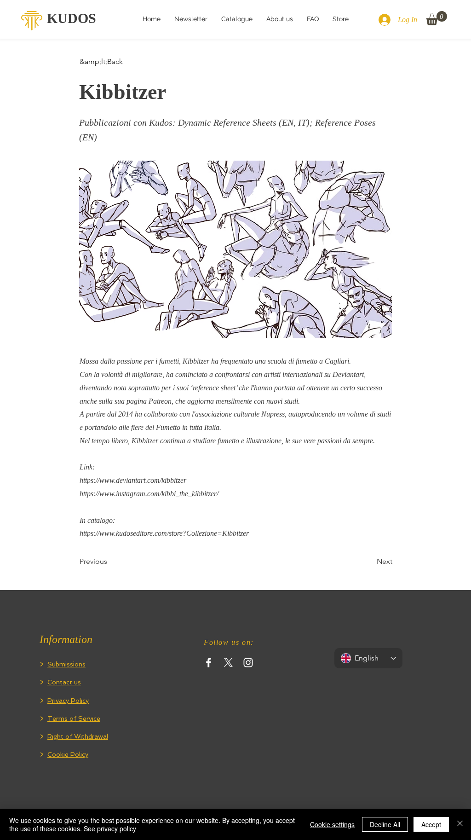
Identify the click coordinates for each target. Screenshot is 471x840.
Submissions (66, 664)
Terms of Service (73, 718)
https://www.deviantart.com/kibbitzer (133, 480)
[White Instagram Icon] (248, 662)
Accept (431, 824)
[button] (436, 18)
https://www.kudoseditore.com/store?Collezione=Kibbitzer (164, 533)
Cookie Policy (67, 754)
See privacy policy (110, 828)
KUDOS (71, 18)
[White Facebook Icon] (208, 662)
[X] (228, 662)
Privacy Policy (68, 700)
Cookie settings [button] (332, 824)
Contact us (64, 682)
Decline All (385, 824)
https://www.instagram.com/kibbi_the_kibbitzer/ (149, 494)
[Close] (459, 824)
